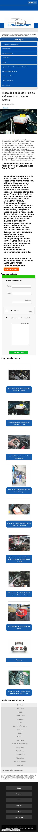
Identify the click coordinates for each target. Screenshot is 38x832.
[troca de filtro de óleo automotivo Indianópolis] (19, 441)
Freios (4, 62)
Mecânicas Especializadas (9, 71)
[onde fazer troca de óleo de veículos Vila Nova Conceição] (19, 509)
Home (19, 788)
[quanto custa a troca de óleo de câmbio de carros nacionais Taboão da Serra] (19, 542)
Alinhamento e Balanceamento (10, 44)
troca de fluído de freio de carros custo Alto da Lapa (19, 423)
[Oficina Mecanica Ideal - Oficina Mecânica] (19, 22)
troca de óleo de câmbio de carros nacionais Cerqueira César (19, 594)
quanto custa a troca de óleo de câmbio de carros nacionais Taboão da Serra (19, 559)
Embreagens (5, 58)
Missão (19, 800)
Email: (9, 293)
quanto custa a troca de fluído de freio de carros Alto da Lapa (19, 692)
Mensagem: (25, 323)
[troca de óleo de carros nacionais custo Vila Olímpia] (19, 374)
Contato (19, 811)
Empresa (19, 794)
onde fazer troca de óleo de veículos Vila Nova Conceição (19, 524)
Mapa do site (19, 817)
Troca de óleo (6, 85)
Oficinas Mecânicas (7, 80)
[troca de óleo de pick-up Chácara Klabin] (19, 612)
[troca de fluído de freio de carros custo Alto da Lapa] (19, 407)
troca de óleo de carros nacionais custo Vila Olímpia (19, 389)
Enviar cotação (18, 352)
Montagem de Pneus (8, 76)
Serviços (19, 40)
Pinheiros (19, 660)
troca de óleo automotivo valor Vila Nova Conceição (19, 491)
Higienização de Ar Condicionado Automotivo (14, 67)
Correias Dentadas (7, 53)
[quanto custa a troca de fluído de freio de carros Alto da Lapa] (19, 677)
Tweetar (5, 108)
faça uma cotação (11, 269)
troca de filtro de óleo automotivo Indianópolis (19, 457)
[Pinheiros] (19, 645)
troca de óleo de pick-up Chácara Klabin (19, 627)
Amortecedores (6, 48)
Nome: (9, 286)
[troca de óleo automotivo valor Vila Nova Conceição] (19, 475)
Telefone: (28, 300)
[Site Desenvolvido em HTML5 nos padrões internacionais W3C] (15, 830)
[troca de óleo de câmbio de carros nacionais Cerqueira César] (19, 578)
